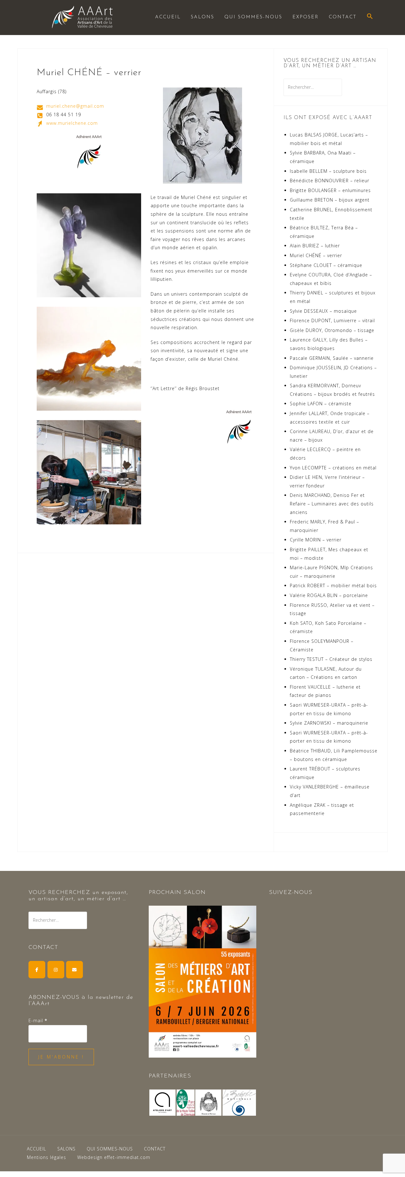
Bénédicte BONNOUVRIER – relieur (329, 181)
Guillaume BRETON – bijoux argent (330, 200)
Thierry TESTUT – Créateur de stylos (331, 659)
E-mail (37, 1020)
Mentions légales (46, 1157)
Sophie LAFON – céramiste (321, 404)
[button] (370, 16)
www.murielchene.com (72, 123)
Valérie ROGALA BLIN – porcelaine (329, 595)
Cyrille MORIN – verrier (315, 540)
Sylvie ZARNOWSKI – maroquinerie (329, 723)
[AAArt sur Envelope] (74, 969)
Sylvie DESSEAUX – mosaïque (323, 311)
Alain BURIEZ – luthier (315, 246)
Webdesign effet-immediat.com (113, 1157)
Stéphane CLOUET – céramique (326, 265)
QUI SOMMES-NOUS (253, 17)
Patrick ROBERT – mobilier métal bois (333, 585)
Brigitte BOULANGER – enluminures (330, 190)
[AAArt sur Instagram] (55, 969)
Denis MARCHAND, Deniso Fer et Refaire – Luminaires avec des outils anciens (332, 503)
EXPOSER (305, 17)
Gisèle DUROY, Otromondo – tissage (332, 330)
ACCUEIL (168, 17)
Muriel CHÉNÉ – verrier (316, 255)
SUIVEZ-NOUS (290, 893)
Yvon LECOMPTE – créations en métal (333, 468)
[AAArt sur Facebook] (36, 969)
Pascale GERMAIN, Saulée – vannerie (332, 358)
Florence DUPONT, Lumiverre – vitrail (332, 320)
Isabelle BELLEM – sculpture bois (328, 171)
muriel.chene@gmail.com (75, 106)
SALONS (202, 17)
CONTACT (343, 17)
